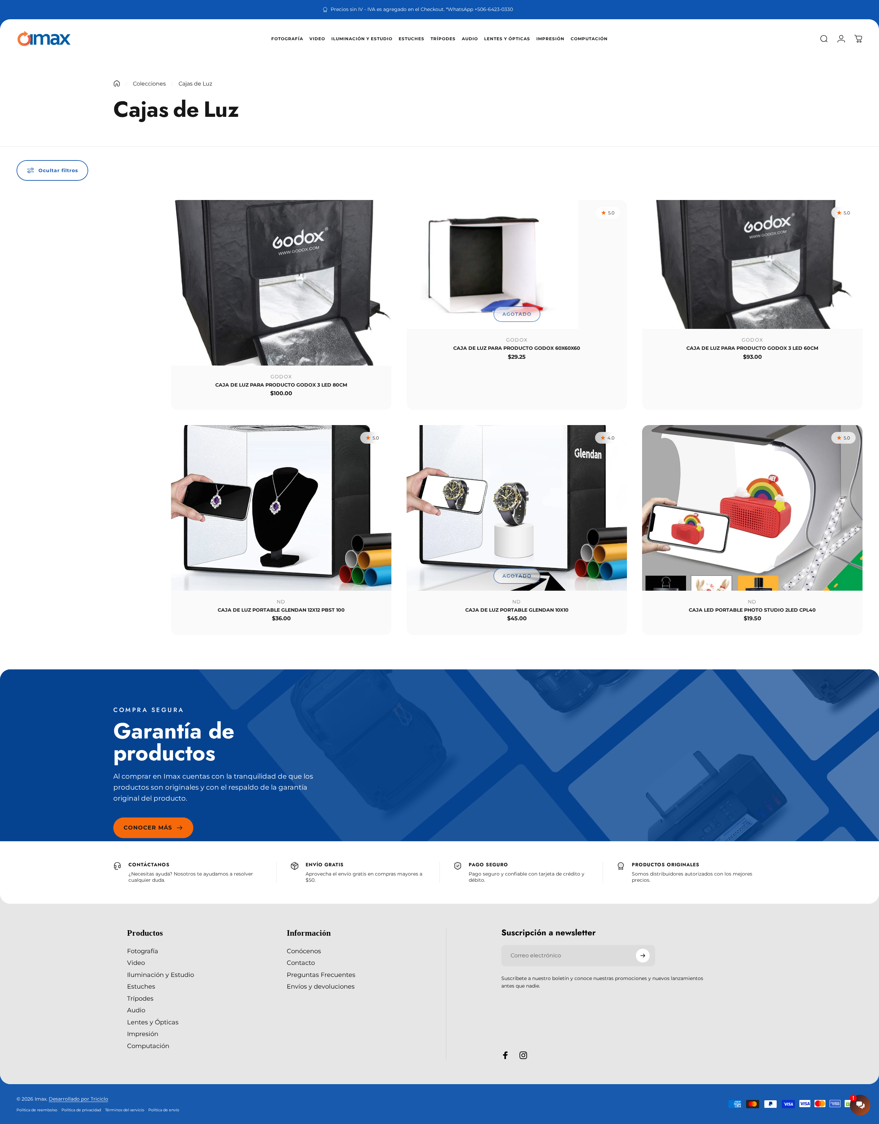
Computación (148, 1046)
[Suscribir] (643, 955)
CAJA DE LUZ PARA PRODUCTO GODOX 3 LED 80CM (281, 385)
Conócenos (304, 951)
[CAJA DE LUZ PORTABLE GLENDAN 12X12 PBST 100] (281, 508)
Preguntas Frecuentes (321, 975)
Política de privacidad (81, 1110)
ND (281, 602)
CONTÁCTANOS (149, 864)
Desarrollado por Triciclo (78, 1099)
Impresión (142, 1034)
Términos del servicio (124, 1110)
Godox (281, 377)
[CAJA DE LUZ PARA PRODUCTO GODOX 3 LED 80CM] (281, 283)
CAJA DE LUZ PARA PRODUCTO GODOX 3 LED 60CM (752, 348)
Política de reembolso (36, 1110)
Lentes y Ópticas (153, 1022)
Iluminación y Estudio (160, 975)
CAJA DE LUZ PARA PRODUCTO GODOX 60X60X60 (516, 348)
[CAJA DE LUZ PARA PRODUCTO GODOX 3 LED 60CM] (752, 264)
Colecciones (149, 83)
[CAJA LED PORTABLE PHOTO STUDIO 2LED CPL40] (752, 508)
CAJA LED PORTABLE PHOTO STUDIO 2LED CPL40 (752, 610)
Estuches (141, 986)
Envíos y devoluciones (321, 986)
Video (136, 963)
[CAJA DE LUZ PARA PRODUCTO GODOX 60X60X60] (517, 264)
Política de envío (163, 1110)
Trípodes (140, 998)
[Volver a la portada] (116, 83)
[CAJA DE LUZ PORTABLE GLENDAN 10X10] (517, 508)
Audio (136, 1010)
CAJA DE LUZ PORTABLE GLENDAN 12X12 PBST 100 (281, 610)
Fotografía (142, 951)
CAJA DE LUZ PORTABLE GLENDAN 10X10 (517, 610)
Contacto (301, 963)
